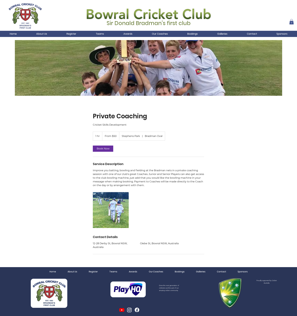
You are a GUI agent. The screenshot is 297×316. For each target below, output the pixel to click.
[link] (103, 149)
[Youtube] (122, 310)
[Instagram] (129, 310)
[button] (291, 21)
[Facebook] (137, 310)
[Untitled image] (111, 210)
